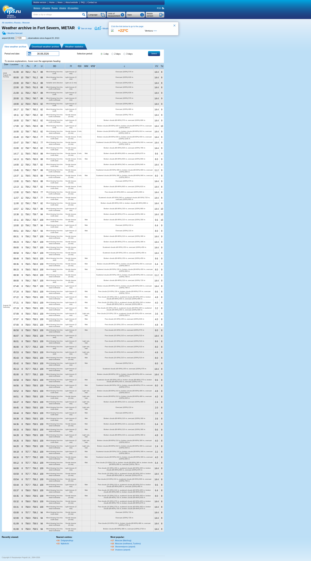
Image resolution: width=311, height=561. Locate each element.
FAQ (83, 2)
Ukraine (62, 8)
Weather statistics (74, 46)
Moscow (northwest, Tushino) (128, 543)
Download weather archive (45, 46)
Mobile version (39, 2)
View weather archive (15, 46)
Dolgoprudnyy (67, 540)
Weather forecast (14, 33)
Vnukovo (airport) (122, 550)
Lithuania (46, 8)
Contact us (92, 2)
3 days (129, 54)
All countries (73, 8)
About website (71, 2)
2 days (117, 54)
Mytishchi (65, 543)
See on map (86, 28)
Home (52, 2)
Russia (55, 8)
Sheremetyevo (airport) (125, 547)
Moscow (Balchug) (123, 540)
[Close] (174, 26)
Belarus (37, 8)
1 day (106, 54)
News (60, 2)
